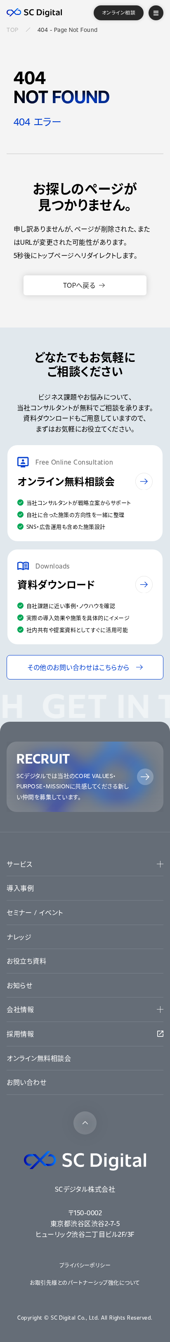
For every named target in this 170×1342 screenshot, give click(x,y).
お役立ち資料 (26, 961)
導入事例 (20, 888)
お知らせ (19, 985)
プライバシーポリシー (85, 1264)
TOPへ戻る (79, 285)
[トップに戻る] (85, 1123)
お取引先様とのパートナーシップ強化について (85, 1282)
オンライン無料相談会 (39, 1058)
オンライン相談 (118, 12)
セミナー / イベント (35, 912)
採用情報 (20, 1033)
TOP (12, 30)
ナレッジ (19, 936)
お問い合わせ (26, 1082)
